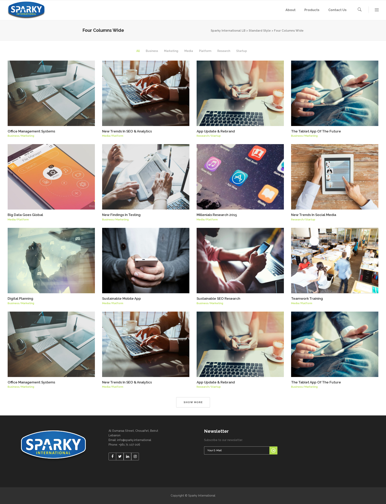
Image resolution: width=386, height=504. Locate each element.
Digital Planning (20, 298)
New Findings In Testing (121, 215)
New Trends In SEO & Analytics (127, 131)
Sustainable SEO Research (218, 298)
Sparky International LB (228, 30)
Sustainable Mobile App (121, 298)
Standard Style (260, 30)
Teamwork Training (307, 298)
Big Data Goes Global (25, 215)
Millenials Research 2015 (217, 215)
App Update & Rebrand (216, 131)
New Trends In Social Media (313, 215)
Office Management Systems (31, 131)
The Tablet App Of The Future (316, 131)
